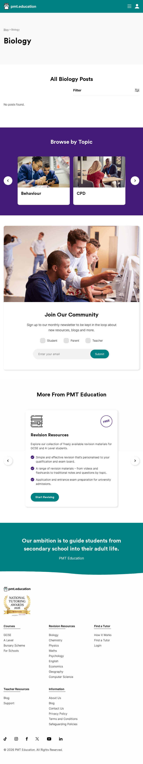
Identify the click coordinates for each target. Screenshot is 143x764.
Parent (75, 340)
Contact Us (56, 708)
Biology (53, 635)
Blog (6, 698)
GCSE (7, 635)
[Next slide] (135, 180)
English (53, 661)
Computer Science (61, 677)
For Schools (11, 650)
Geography (56, 671)
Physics (54, 645)
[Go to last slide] (8, 180)
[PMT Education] (20, 6)
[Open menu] (129, 6)
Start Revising (44, 497)
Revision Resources (62, 626)
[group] (44, 180)
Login (97, 645)
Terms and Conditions (63, 719)
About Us (55, 698)
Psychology (56, 656)
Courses (9, 626)
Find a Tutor (102, 626)
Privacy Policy (58, 713)
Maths (53, 650)
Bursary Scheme (14, 645)
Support (9, 703)
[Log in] (137, 6)
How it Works (102, 635)
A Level (8, 640)
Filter (77, 90)
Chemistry (55, 640)
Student (52, 340)
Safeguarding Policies (63, 724)
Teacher (97, 340)
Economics (56, 666)
